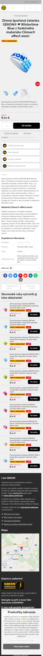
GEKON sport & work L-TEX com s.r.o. (22, 137)
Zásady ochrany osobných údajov (21, 640)
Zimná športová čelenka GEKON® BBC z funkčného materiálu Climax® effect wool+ (25, 457)
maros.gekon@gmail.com (13, 496)
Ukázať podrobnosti (21, 652)
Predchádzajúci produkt (12, 287)
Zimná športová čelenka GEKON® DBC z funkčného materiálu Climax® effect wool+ (25, 356)
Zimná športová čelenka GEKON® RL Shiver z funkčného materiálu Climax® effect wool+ (24, 423)
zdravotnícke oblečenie (29, 507)
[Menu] (38, 8)
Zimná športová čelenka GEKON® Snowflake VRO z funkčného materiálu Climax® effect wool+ (24, 306)
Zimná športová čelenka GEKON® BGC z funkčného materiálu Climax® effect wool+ (25, 373)
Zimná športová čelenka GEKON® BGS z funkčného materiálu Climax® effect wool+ (25, 339)
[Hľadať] (27, 8)
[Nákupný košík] (33, 8)
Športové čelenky (23, 242)
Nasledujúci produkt (30, 287)
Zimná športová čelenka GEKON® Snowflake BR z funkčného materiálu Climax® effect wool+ (23, 407)
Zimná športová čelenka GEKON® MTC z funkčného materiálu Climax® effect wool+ (24, 390)
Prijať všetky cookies (21, 646)
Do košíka (26, 125)
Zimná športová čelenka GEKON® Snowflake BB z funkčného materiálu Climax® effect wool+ (23, 323)
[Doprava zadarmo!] (12, 586)
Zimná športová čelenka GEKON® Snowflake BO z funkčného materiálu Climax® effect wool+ (24, 440)
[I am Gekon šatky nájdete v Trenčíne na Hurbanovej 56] (20, 571)
